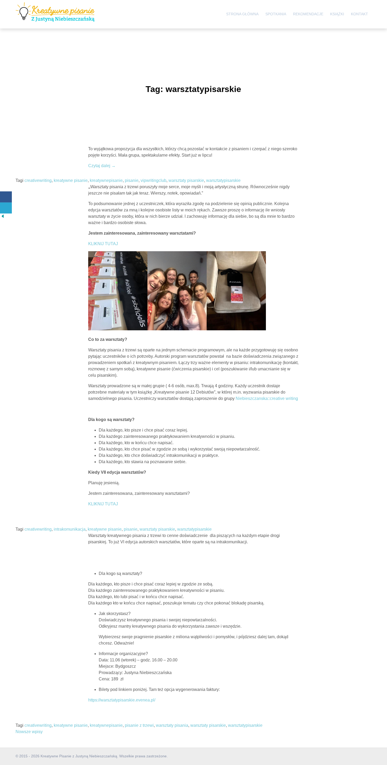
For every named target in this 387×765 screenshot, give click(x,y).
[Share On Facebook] (6, 196)
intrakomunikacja (70, 529)
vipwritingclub (153, 180)
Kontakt (359, 14)
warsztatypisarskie (223, 180)
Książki (337, 14)
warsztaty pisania (172, 725)
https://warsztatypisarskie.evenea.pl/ (121, 700)
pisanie (131, 180)
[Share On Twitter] (6, 208)
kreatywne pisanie (71, 180)
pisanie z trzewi (139, 725)
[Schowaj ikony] (2, 217)
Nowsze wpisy (29, 731)
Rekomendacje (308, 14)
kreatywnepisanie (106, 180)
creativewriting (38, 180)
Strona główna (242, 14)
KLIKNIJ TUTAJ (103, 243)
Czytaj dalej (102, 165)
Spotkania (275, 14)
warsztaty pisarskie (186, 180)
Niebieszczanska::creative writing (267, 398)
